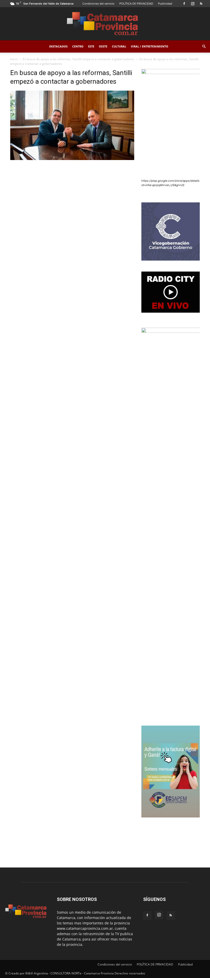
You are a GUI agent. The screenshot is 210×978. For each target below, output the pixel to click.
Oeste (103, 46)
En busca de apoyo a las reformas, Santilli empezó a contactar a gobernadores (78, 59)
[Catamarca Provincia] (105, 24)
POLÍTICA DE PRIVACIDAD (136, 3)
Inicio (14, 59)
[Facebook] (184, 3)
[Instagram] (192, 3)
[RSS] (201, 3)
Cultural (119, 46)
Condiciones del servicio (98, 3)
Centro (77, 46)
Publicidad (165, 3)
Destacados (58, 46)
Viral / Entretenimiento (149, 46)
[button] (204, 46)
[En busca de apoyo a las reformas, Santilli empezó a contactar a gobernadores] (72, 158)
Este (91, 46)
